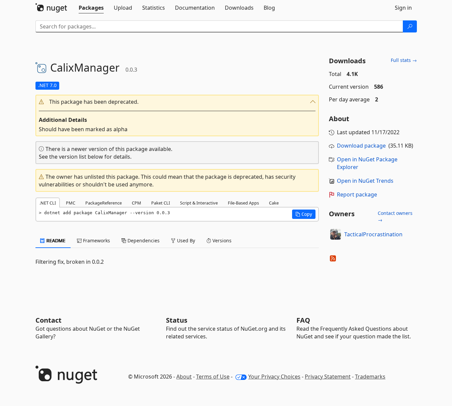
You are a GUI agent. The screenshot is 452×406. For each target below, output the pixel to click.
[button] (177, 102)
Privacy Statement (328, 376)
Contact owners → (395, 216)
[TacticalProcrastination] (336, 234)
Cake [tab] (274, 203)
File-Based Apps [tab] (243, 203)
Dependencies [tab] (143, 240)
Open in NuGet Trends (365, 180)
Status (176, 320)
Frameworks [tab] (96, 240)
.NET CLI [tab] (47, 203)
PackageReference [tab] (103, 203)
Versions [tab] (221, 240)
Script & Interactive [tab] (199, 203)
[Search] (410, 26)
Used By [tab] (185, 240)
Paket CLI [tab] (160, 203)
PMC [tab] (70, 203)
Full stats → (404, 60)
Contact (48, 320)
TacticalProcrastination (373, 234)
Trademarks (370, 376)
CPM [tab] (136, 203)
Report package (357, 194)
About (184, 376)
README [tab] (55, 240)
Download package (361, 145)
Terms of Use (213, 376)
